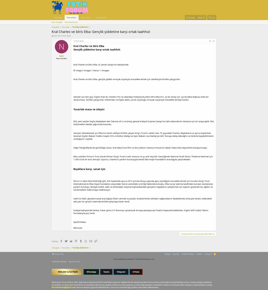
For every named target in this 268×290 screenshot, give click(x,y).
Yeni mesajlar (57, 22)
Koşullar (176, 254)
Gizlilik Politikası (187, 254)
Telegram (121, 272)
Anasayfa (58, 17)
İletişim (168, 254)
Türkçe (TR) (59, 254)
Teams (106, 272)
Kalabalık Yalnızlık (59, 261)
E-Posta (136, 272)
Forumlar (71, 17)
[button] (92, 17)
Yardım (199, 254)
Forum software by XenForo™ (134, 259)
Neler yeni (85, 17)
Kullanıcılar (101, 17)
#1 (214, 41)
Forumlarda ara (71, 22)
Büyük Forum (74, 261)
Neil (55, 36)
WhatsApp (91, 272)
